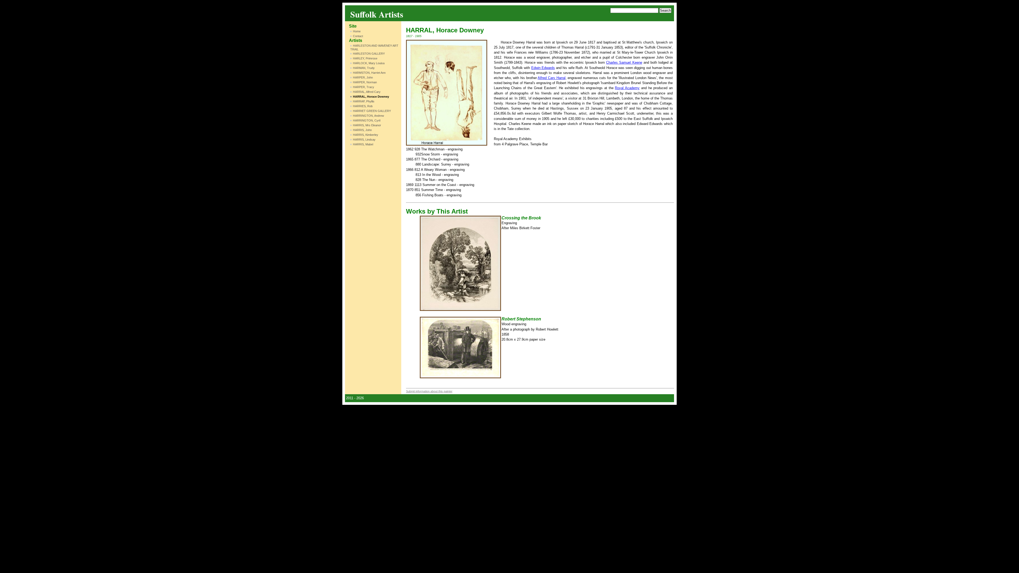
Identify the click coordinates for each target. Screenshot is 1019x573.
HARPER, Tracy (363, 87)
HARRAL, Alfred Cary (367, 91)
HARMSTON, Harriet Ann (369, 72)
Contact (358, 36)
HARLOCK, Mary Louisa (369, 63)
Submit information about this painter (429, 391)
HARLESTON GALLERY (369, 53)
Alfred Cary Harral (551, 78)
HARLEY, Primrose (365, 58)
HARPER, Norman (365, 82)
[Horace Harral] (446, 93)
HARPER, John (363, 77)
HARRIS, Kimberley (365, 134)
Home (357, 31)
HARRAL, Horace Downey (371, 96)
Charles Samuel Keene (624, 62)
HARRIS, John (362, 130)
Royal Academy (627, 88)
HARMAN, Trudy (364, 68)
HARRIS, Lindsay (364, 139)
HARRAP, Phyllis (363, 101)
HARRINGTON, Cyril (366, 120)
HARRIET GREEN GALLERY (372, 110)
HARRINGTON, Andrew (368, 115)
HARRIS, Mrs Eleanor (367, 125)
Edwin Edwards (543, 68)
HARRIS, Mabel (363, 144)
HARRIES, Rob (363, 106)
